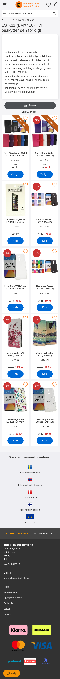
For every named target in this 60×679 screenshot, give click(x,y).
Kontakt (7, 614)
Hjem (6, 586)
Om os (7, 608)
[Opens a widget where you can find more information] (11, 673)
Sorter (32, 105)
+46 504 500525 (12, 564)
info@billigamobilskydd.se (16, 578)
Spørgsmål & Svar (13, 597)
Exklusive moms (42, 533)
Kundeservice (10, 592)
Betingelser (9, 603)
